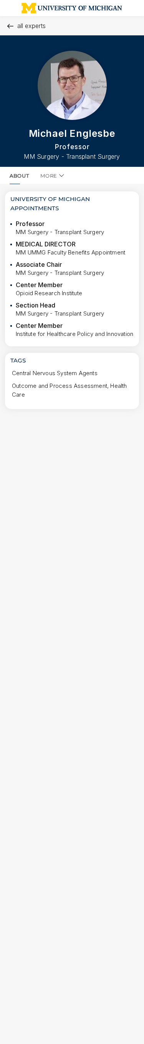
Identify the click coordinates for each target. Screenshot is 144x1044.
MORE (48, 176)
